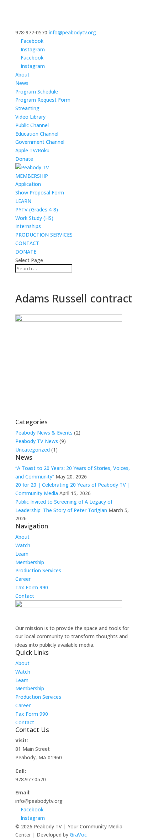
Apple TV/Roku (32, 150)
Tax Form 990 (31, 587)
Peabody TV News (36, 441)
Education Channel (36, 133)
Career (23, 579)
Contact (24, 596)
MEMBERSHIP (31, 175)
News (21, 83)
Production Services (38, 570)
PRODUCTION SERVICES (44, 234)
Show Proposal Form (39, 192)
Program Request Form (42, 99)
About (22, 74)
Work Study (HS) (34, 218)
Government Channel (39, 141)
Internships (28, 226)
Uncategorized (32, 449)
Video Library (30, 116)
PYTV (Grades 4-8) (36, 209)
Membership (29, 562)
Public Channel (32, 125)
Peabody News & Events (44, 432)
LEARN (23, 201)
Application (28, 184)
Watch (22, 545)
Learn (21, 553)
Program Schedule (36, 91)
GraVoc (78, 834)
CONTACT (27, 243)
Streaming (27, 108)
